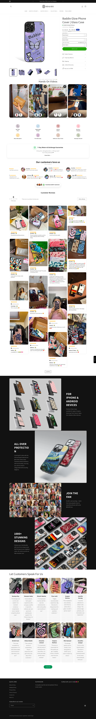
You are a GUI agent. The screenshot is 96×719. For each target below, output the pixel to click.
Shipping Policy (12, 687)
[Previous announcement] (33, 1)
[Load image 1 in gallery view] (13, 72)
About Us (11, 697)
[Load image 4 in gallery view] (39, 72)
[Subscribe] (33, 705)
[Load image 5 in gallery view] (47, 72)
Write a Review (82, 199)
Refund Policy (12, 685)
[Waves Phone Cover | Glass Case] (79, 115)
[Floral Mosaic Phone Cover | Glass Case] (59, 115)
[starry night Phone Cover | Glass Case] (36, 115)
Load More (48, 371)
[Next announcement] (63, 1)
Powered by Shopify (18, 715)
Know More (48, 155)
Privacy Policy (12, 690)
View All (48, 666)
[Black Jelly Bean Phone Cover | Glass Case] (40, 115)
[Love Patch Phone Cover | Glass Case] (56, 115)
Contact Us (11, 695)
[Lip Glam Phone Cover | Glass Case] (16, 115)
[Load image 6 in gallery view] (56, 72)
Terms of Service (13, 692)
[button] (10, 6)
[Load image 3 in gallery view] (30, 72)
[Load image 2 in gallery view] (22, 72)
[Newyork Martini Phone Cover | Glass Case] (20, 115)
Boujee (13, 715)
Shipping (69, 31)
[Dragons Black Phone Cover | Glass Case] (75, 115)
